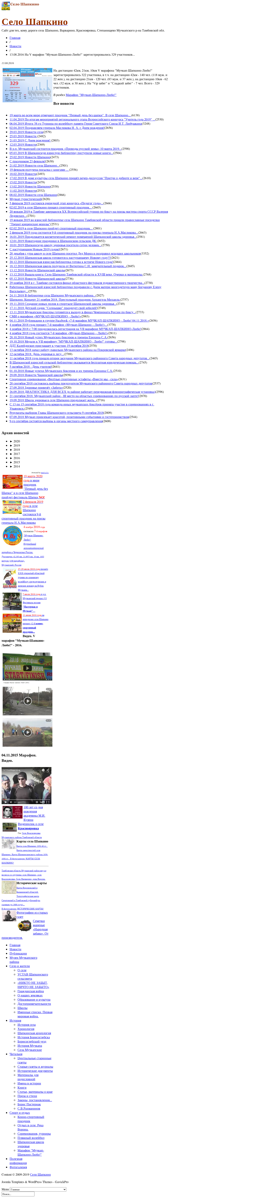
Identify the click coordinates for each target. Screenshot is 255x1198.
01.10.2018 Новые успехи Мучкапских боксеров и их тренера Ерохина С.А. (61, 371)
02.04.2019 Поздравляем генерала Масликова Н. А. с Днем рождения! (57, 128)
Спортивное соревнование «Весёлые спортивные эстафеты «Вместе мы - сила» (64, 379)
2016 (15, 458)
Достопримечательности (34, 1003)
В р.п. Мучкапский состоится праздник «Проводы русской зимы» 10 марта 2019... (66, 148)
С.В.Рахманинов (29, 1108)
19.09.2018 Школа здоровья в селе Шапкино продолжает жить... (53, 400)
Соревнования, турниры (34, 1133)
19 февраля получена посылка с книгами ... (39, 169)
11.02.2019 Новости (23, 190)
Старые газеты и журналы (35, 1066)
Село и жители (20, 966)
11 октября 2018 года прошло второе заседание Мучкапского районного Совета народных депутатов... (79, 358)
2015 (15, 462)
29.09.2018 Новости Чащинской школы (36, 375)
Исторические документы (35, 1071)
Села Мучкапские (30, 1050)
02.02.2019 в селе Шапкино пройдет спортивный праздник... (51, 228)
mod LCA (45, 472)
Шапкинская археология (34, 1033)
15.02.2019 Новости (23, 182)
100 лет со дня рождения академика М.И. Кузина (34, 813)
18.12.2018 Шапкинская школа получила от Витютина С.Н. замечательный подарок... (68, 266)
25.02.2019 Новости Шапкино (30, 157)
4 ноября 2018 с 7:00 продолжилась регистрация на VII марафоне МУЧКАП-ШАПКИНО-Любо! (75, 329)
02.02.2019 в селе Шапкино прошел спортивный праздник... (51, 207)
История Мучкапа (30, 1045)
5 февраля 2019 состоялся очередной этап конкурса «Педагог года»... (56, 203)
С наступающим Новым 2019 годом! (35, 249)
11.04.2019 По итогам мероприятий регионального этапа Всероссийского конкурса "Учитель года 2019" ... (82, 119)
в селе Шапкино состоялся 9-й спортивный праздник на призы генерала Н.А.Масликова (23, 512)
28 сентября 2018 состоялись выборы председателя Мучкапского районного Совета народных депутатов (81, 383)
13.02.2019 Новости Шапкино (30, 186)
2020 (15, 441)
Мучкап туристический (26, 199)
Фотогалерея (18, 1167)
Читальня (16, 1054)
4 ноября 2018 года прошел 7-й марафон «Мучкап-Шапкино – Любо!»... (58, 324)
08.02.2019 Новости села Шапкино (33, 195)
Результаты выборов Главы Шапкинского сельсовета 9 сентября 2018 (57, 412)
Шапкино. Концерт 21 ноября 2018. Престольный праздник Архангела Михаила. (65, 299)
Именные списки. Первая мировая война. (35, 1014)
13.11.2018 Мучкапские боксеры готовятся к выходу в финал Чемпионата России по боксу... (73, 312)
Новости (15, 46)
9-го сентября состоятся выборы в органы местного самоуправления (56, 421)
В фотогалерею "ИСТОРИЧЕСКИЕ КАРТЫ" (23, 908)
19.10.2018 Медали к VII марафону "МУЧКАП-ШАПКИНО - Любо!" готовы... (63, 341)
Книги (22, 1087)
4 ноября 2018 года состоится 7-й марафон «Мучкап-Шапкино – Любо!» (59, 333)
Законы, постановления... (35, 1100)
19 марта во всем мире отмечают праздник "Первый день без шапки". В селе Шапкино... (70, 115)
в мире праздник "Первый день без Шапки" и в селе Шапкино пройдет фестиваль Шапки (25, 486)
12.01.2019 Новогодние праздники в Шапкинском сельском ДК (53, 241)
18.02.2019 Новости (23, 174)
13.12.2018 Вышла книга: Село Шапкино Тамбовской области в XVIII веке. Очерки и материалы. (76, 274)
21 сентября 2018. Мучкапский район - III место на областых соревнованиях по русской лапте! (74, 396)
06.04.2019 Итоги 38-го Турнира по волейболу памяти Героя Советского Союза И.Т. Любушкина (76, 123)
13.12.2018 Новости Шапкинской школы (37, 270)
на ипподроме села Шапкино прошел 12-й (35, 623)
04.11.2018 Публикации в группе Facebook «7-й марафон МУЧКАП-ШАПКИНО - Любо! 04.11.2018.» (79, 320)
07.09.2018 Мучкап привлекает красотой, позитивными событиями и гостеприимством (69, 417)
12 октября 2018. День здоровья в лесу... (37, 354)
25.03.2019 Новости (23, 136)
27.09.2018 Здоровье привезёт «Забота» (36, 387)
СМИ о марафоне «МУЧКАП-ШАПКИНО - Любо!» (45, 316)
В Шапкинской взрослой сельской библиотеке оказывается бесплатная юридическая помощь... (74, 362)
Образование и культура (34, 999)
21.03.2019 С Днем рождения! (30, 140)
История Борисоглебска (34, 1037)
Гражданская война (31, 991)
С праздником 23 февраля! (27, 161)
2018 (15, 449)
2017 (15, 454)
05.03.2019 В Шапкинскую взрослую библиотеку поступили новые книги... (61, 153)
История (15, 1020)
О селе (22, 970)
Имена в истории (29, 1083)
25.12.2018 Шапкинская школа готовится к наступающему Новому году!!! (60, 257)
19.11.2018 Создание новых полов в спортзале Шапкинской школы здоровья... (63, 303)
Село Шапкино (40, 1174)
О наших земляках (30, 995)
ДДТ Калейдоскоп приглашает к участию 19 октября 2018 (49, 345)
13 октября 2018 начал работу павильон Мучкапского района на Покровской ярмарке (68, 350)
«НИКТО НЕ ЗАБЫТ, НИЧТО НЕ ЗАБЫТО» (33, 985)
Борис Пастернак (29, 1104)
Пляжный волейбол (31, 1138)
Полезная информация (18, 1160)
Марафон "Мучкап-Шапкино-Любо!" (91, 95)
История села (27, 1024)
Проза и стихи (27, 1096)
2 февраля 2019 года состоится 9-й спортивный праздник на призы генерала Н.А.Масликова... (74, 232)
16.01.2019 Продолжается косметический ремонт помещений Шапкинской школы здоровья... (73, 236)
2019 (15, 445)
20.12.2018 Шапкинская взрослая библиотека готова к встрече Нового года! (61, 262)
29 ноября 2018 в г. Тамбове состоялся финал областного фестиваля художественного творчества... (77, 283)
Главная (15, 38)
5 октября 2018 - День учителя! (31, 366)
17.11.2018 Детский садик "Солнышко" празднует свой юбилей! (53, 308)
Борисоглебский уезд (32, 1041)
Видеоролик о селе (31, 826)
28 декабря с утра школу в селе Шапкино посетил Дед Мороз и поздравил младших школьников (75, 253)
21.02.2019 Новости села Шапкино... (34, 165)
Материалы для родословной (28, 1077)
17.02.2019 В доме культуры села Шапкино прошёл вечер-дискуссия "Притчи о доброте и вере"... (76, 178)
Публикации (18, 953)
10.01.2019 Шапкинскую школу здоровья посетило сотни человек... (55, 245)
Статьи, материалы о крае (35, 1091)
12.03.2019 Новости (23, 144)
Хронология (26, 1029)
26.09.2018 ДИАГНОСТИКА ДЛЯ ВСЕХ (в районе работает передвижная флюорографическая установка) (82, 391)
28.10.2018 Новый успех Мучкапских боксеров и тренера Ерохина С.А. (58, 337)
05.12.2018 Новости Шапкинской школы (37, 278)
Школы (22, 1008)
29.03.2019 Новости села (26, 132)
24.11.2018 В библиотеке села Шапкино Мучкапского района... (53, 295)
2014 (15, 466)
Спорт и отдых (20, 1112)
